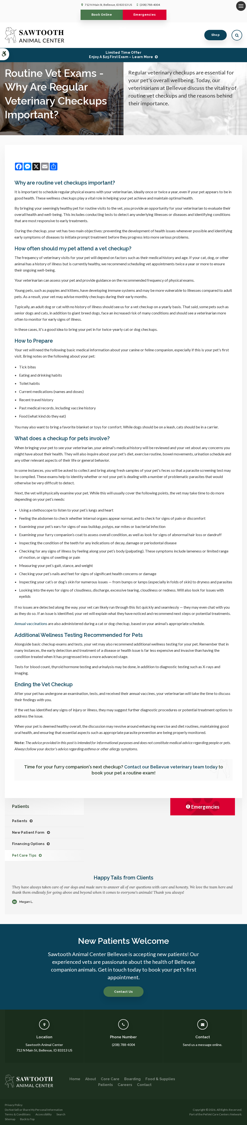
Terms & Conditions (18, 1114)
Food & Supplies (160, 1079)
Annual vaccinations (30, 623)
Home (74, 1079)
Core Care (110, 1079)
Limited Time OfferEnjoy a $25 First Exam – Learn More (121, 55)
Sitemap (10, 1119)
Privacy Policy (13, 1105)
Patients (19, 821)
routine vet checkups (61, 183)
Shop (215, 35)
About (90, 1079)
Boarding (132, 1079)
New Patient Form (28, 832)
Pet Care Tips (24, 855)
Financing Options (28, 844)
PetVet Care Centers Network (222, 1114)
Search (60, 1114)
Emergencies (144, 14)
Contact (144, 1085)
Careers (125, 1085)
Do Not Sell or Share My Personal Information (34, 1110)
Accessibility (43, 1114)
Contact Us (123, 991)
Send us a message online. (202, 1045)
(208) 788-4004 (150, 5)
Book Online (101, 14)
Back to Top (27, 1119)
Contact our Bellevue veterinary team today (171, 766)
